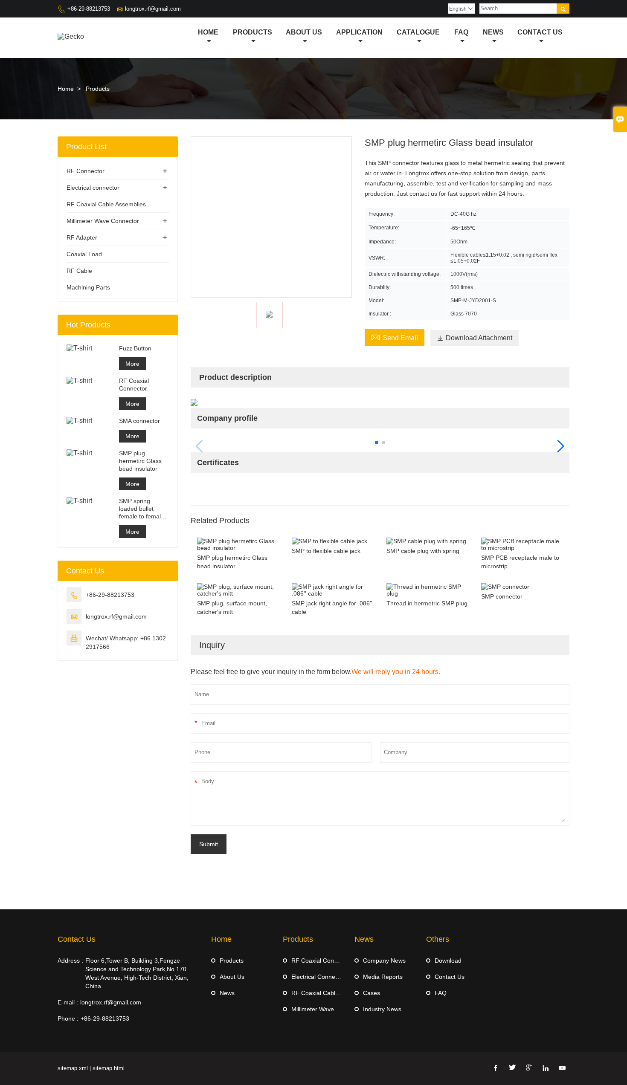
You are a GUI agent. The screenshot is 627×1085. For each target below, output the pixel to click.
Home (208, 32)
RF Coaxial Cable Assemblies (106, 204)
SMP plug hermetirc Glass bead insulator (140, 461)
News (493, 32)
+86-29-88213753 (88, 9)
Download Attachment (474, 337)
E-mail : (68, 1002)
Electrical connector (93, 187)
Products (252, 32)
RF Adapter (82, 237)
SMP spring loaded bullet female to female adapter (141, 509)
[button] (376, 442)
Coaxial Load (84, 254)
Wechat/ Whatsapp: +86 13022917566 (126, 642)
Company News (384, 960)
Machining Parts (88, 287)
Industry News (382, 1009)
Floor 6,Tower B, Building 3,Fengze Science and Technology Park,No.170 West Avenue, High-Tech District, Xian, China (137, 973)
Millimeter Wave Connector (103, 220)
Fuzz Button (135, 348)
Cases (371, 993)
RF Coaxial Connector (134, 384)
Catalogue (418, 32)
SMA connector (139, 420)
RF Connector (85, 171)
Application (359, 32)
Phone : (68, 1018)
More (132, 363)
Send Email (394, 336)
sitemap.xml (73, 1068)
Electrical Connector (318, 976)
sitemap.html (109, 1068)
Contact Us (540, 32)
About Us (304, 32)
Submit (208, 844)
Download (448, 960)
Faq (461, 32)
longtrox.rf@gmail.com (153, 9)
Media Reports (383, 976)
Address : (70, 960)
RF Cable (79, 270)
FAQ (441, 993)
